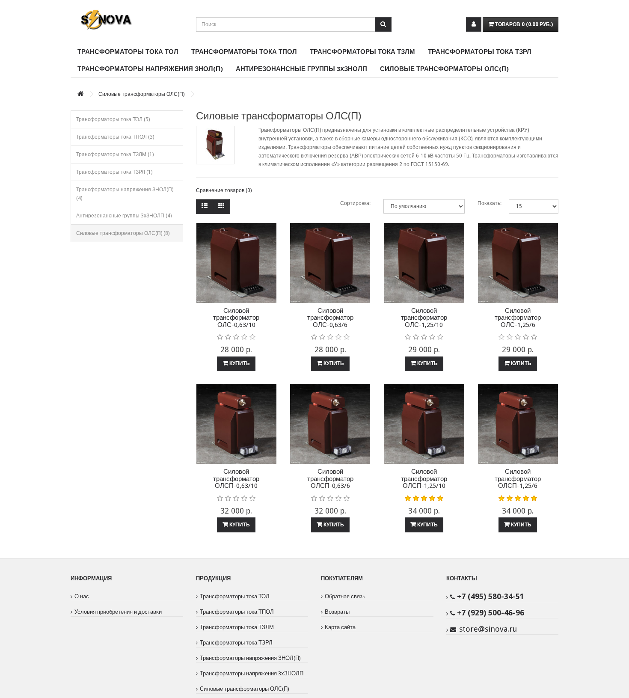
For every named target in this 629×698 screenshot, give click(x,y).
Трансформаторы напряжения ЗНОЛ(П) (150, 69)
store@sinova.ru (488, 628)
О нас (81, 596)
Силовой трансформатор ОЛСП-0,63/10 (236, 479)
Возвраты (337, 612)
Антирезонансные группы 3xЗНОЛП (301, 69)
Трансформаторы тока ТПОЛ (244, 52)
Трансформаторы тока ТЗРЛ (479, 52)
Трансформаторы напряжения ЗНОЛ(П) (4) (124, 194)
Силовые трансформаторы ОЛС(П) (444, 69)
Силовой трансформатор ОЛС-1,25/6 (518, 318)
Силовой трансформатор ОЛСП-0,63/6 (330, 479)
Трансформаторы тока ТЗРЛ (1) (114, 172)
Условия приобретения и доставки (118, 612)
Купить (239, 363)
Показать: (487, 203)
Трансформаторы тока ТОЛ (127, 52)
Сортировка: (355, 203)
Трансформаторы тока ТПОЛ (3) (115, 137)
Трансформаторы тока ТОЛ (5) (113, 119)
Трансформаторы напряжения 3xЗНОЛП (251, 673)
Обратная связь (345, 596)
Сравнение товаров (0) (224, 190)
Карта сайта (340, 627)
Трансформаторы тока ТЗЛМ (362, 52)
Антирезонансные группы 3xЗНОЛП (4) (124, 216)
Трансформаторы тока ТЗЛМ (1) (115, 154)
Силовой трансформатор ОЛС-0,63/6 (330, 318)
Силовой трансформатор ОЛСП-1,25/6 (518, 479)
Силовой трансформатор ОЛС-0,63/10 (236, 318)
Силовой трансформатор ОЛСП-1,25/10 (424, 479)
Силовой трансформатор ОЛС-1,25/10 (424, 318)
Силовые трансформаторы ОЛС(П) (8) (122, 233)
